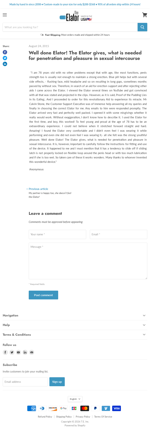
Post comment (43, 295)
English (73, 399)
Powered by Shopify (75, 425)
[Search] (142, 27)
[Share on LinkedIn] (5, 64)
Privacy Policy (83, 416)
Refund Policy (45, 416)
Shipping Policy (64, 416)
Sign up (57, 381)
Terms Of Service (103, 416)
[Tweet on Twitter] (5, 58)
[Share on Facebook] (5, 52)
